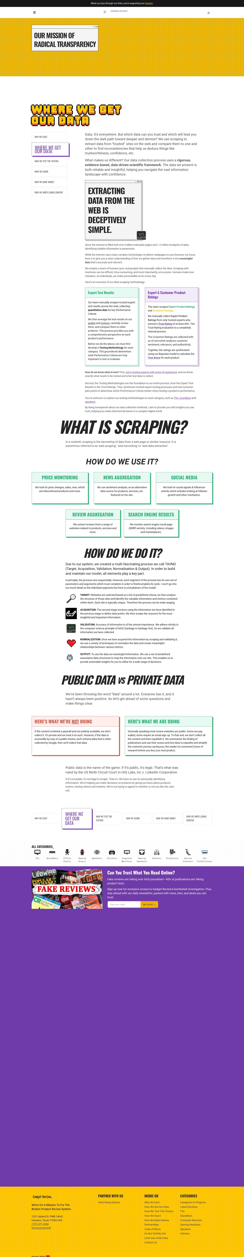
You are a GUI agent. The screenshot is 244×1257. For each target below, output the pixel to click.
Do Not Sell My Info (155, 1233)
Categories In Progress (193, 1202)
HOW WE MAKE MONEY (166, 818)
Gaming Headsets (142, 860)
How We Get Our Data (156, 1206)
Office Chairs (67, 860)
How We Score (133, 818)
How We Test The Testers (158, 1211)
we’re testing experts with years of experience (151, 372)
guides (91, 323)
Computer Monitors (127, 860)
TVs (176, 398)
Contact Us (150, 1242)
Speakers (97, 858)
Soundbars (52, 858)
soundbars (185, 398)
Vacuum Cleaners (188, 860)
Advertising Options (109, 1202)
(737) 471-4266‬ (40, 1224)
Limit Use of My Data (156, 1238)
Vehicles (185, 1233)
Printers (112, 858)
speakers (90, 401)
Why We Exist (41, 818)
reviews (105, 323)
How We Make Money (156, 1220)
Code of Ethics (152, 1229)
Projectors (172, 858)
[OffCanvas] (34, 13)
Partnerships (151, 1224)
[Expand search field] (208, 13)
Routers (156, 858)
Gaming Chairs (82, 860)
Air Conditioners (204, 860)
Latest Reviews (188, 1206)
